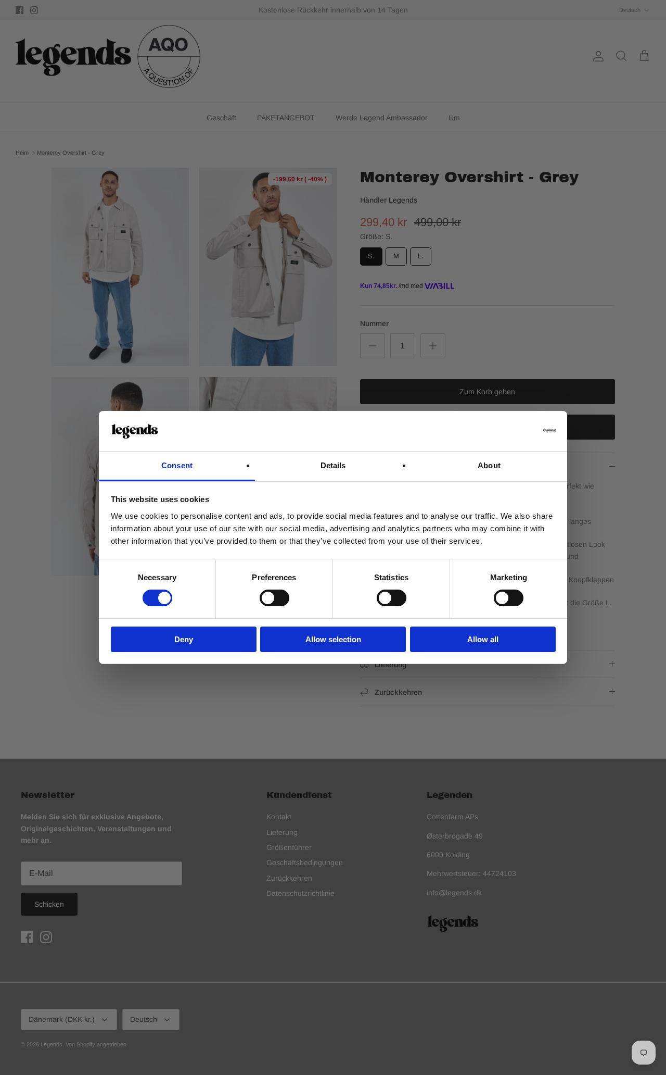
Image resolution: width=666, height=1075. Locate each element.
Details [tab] (333, 465)
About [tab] (489, 465)
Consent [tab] (177, 465)
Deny (183, 639)
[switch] (274, 598)
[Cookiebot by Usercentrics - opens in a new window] (510, 431)
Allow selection (333, 639)
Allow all (482, 639)
